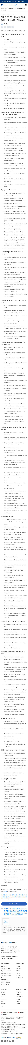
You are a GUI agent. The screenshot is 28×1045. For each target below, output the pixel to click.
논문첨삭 (13, 910)
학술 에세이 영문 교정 (6, 971)
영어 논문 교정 (4, 966)
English (4, 1012)
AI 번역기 (18, 999)
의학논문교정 (14, 914)
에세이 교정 (17, 910)
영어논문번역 (9, 913)
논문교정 (22, 908)
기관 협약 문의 (4, 999)
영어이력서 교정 (22, 913)
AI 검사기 (18, 1003)
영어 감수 (14, 911)
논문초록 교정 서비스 (16, 897)
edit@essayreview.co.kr (15, 950)
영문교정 (5, 891)
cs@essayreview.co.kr (14, 949)
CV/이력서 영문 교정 (5, 982)
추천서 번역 (18, 973)
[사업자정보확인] (21, 1024)
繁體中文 (5, 1014)
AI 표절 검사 (18, 1001)
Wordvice (8, 926)
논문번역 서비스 (14, 895)
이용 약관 (3, 1003)
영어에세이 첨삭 (15, 913)
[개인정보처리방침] (10, 1029)
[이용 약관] (3, 1029)
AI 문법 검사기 (19, 992)
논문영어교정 (8, 910)
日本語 (15, 1012)
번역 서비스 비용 (19, 978)
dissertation (6, 908)
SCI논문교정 (17, 908)
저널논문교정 (20, 914)
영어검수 (18, 911)
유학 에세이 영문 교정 (6, 973)
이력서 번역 (18, 975)
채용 (2, 1006)
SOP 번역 (18, 971)
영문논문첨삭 (9, 911)
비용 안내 (3, 994)
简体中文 (22, 1012)
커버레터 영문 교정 (5, 984)
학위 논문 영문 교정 (5, 968)
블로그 (2, 1001)
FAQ (2, 996)
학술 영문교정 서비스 (14, 903)
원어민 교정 (9, 914)
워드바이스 (3, 8)
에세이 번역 (18, 968)
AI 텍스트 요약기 (19, 996)
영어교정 (22, 911)
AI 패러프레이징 (19, 994)
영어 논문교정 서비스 (5, 895)
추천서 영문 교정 (4, 979)
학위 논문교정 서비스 (7, 897)
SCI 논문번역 (12, 908)
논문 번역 (18, 966)
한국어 (10, 1012)
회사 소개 (3, 992)
